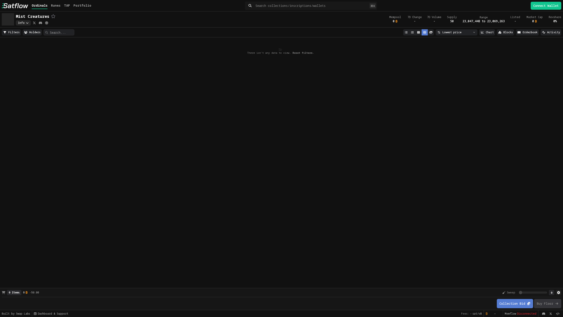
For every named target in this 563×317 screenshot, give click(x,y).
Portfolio (82, 5)
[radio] (11, 32)
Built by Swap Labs (16, 313)
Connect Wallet (546, 6)
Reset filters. (303, 52)
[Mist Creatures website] (46, 22)
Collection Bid (512, 303)
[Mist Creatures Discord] (40, 22)
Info (21, 23)
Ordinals (40, 5)
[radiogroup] (11, 32)
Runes (55, 5)
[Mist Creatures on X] (34, 22)
